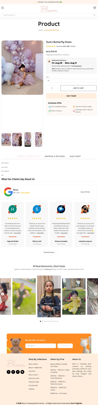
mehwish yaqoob (85, 241)
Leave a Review (85, 192)
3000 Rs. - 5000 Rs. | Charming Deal (57, 377)
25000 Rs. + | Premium (58, 393)
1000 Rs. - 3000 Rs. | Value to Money (59, 371)
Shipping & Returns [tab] (55, 156)
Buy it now (71, 96)
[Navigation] (2, 8)
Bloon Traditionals (35, 368)
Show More (17, 233)
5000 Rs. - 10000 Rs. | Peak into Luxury (58, 383)
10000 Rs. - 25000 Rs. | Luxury (58, 388)
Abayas (31, 389)
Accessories (33, 385)
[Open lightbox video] (49, 296)
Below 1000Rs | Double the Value (58, 365)
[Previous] (2, 294)
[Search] (94, 15)
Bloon (15, 190)
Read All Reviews (49, 252)
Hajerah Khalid (12, 241)
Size (47, 77)
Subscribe (65, 346)
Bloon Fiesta (33, 364)
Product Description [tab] (28, 156)
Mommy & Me (34, 378)
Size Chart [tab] (75, 156)
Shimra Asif (36, 241)
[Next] (95, 294)
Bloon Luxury (33, 375)
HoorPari (32, 371)
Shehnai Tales (34, 382)
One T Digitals (76, 403)
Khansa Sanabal (61, 241)
